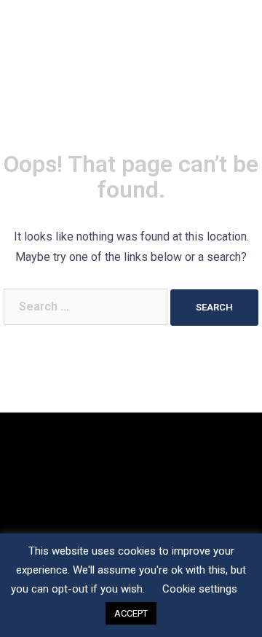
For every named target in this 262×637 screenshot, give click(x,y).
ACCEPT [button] (131, 613)
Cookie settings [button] (199, 588)
